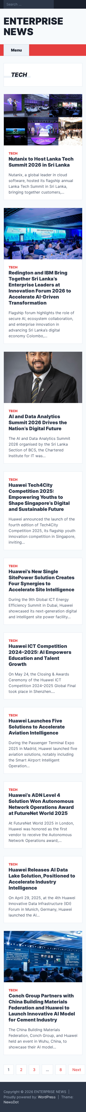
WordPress (47, 1097)
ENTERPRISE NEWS (33, 26)
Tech (13, 153)
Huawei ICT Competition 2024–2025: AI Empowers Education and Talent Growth (40, 655)
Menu (16, 50)
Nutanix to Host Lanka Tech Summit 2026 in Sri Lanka (41, 162)
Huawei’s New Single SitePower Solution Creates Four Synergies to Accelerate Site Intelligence (42, 580)
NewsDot (11, 1102)
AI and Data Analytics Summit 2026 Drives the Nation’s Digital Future (38, 422)
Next (76, 1069)
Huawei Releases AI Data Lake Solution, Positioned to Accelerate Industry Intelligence (42, 879)
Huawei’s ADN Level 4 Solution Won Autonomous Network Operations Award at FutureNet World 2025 (41, 804)
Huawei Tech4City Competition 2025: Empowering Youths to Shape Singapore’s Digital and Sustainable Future (39, 497)
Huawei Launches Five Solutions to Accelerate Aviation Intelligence (37, 727)
